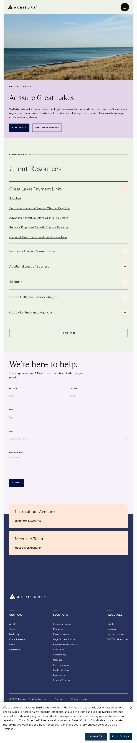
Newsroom (111, 629)
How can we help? (16, 452)
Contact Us (14, 649)
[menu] (125, 7)
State (11, 431)
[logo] (22, 7)
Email (11, 409)
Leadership (14, 634)
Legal (84, 699)
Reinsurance (59, 675)
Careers (12, 629)
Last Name (74, 388)
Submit (16, 482)
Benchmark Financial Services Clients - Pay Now (39, 208)
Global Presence (17, 639)
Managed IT (58, 660)
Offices (12, 644)
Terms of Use (61, 699)
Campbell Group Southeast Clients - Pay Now (38, 237)
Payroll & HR (59, 649)
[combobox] (65, 439)
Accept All (96, 736)
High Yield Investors (115, 634)
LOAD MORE (68, 333)
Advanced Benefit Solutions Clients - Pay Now (38, 217)
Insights (110, 624)
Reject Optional (121, 736)
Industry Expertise (61, 680)
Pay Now (15, 198)
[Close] (131, 707)
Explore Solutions (47, 127)
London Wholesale (61, 670)
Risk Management (61, 665)
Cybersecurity (59, 654)
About (12, 624)
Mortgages (58, 629)
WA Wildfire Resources (117, 639)
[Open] (125, 438)
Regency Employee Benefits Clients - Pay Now (38, 227)
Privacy (74, 699)
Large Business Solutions (64, 639)
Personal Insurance (62, 624)
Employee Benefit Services (65, 644)
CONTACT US (19, 127)
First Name (13, 388)
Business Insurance (62, 634)
